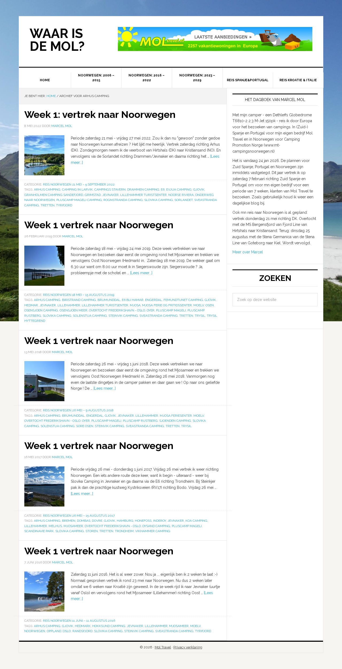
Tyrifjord (64, 205)
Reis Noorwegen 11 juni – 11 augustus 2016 (79, 620)
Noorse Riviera (181, 195)
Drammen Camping (143, 189)
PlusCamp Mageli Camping (79, 200)
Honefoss (143, 521)
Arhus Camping (47, 189)
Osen (209, 305)
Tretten (48, 205)
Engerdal (153, 300)
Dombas (83, 521)
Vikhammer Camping (152, 531)
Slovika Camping (158, 200)
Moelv (198, 305)
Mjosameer (73, 526)
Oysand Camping (156, 526)
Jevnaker (110, 195)
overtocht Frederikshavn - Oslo (117, 310)
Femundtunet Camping (183, 300)
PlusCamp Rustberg (140, 421)
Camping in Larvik (77, 189)
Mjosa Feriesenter (176, 415)
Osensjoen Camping (41, 310)
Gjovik (198, 189)
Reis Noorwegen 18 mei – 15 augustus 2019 (78, 295)
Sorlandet (183, 200)
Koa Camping (196, 521)
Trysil (200, 316)
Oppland (54, 631)
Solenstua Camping (90, 316)
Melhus (55, 526)
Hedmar (31, 305)
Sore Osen (84, 426)
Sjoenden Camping (175, 421)
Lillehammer (68, 305)
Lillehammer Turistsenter (143, 195)
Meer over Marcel (247, 252)
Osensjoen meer (73, 310)
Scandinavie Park (39, 531)
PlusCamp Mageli (171, 310)
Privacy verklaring (187, 647)
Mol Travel (163, 647)
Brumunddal (109, 300)
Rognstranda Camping (123, 200)
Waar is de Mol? (57, 40)
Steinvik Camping (123, 316)
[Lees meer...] (141, 273)
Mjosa (135, 305)
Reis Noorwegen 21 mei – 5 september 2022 (79, 184)
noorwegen (34, 631)
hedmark (83, 626)
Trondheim (124, 531)
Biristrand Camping (79, 300)
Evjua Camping (179, 189)
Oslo (67, 631)
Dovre (97, 521)
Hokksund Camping (108, 626)
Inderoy (159, 521)
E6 (163, 189)
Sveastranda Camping (158, 316)
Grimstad (93, 195)
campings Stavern (110, 189)
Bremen (68, 521)
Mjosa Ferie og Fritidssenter (167, 305)
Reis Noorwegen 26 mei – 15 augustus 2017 (79, 515)
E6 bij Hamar (132, 300)
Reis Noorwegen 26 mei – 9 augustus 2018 (78, 410)
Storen (92, 531)
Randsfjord (82, 631)
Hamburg (125, 521)
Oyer (150, 310)
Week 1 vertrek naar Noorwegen (98, 224)
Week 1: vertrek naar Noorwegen (100, 114)
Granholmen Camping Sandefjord (53, 195)
